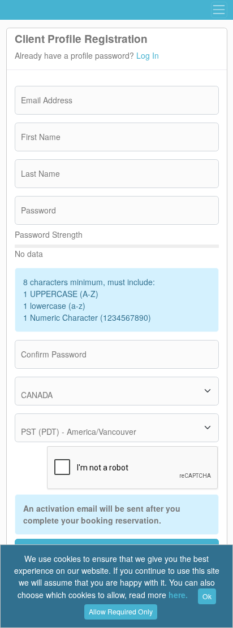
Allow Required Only (121, 611)
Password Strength (49, 234)
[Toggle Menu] (219, 10)
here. (178, 595)
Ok (207, 596)
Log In (147, 55)
